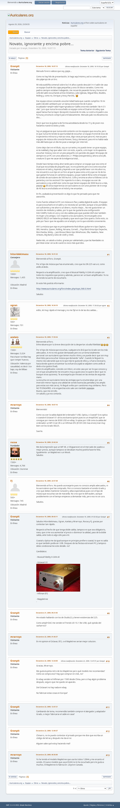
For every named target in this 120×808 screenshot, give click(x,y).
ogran (13, 305)
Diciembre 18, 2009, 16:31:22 (47, 254)
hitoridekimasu (19, 254)
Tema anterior (87, 50)
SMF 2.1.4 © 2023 (12, 805)
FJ (11, 480)
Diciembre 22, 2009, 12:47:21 (47, 707)
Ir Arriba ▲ (110, 805)
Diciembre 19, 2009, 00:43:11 (47, 516)
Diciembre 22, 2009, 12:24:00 (47, 661)
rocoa (13, 442)
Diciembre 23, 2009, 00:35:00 (47, 755)
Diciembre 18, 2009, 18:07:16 (47, 405)
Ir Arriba (13, 777)
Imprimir (107, 58)
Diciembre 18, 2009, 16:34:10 (47, 305)
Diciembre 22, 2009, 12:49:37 (47, 731)
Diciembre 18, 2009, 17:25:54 (47, 337)
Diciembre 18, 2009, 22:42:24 (47, 442)
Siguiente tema (103, 50)
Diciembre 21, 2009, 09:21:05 (47, 613)
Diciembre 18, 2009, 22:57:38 (47, 481)
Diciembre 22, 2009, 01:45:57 (47, 637)
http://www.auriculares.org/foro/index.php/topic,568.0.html (63, 288)
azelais (14, 337)
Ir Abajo (12, 58)
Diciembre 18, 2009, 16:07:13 (47, 66)
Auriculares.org (77, 23)
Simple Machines (26, 805)
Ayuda (86, 805)
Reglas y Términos (97, 805)
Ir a (74, 788)
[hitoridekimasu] (11, 281)
